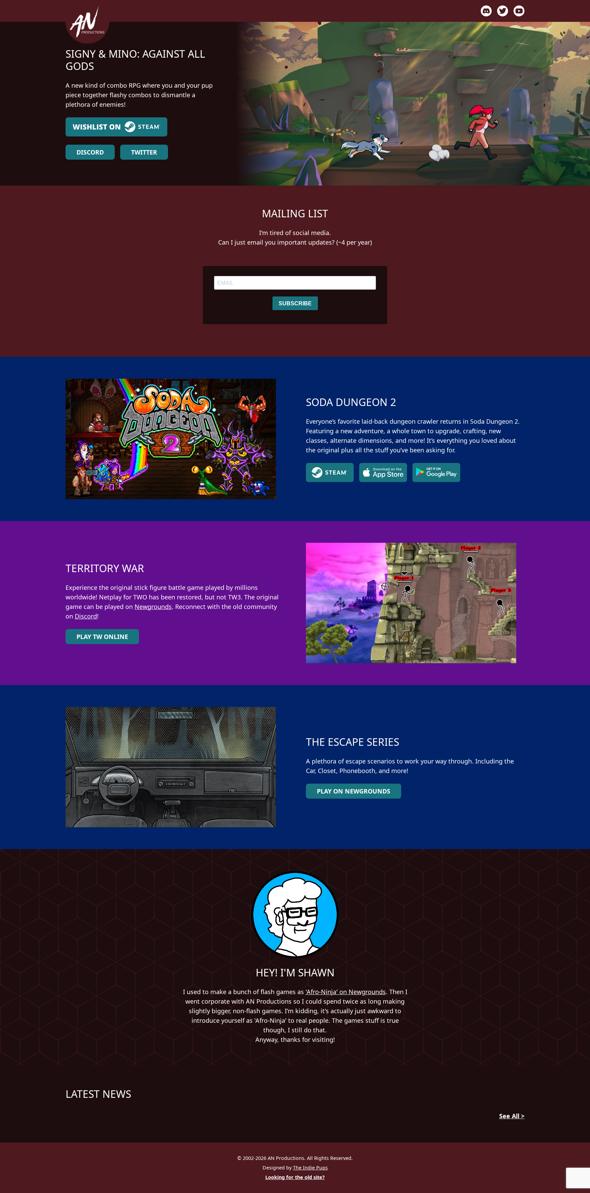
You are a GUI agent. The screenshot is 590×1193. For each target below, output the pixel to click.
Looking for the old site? (295, 1177)
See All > (511, 1116)
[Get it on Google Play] (436, 472)
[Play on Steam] (330, 472)
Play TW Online (102, 636)
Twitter (144, 152)
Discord (90, 152)
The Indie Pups (310, 1167)
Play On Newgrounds (353, 791)
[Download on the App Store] (383, 472)
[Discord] (486, 10)
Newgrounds (153, 606)
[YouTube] (519, 10)
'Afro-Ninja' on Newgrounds (346, 992)
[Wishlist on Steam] (142, 126)
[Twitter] (502, 10)
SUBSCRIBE (295, 303)
